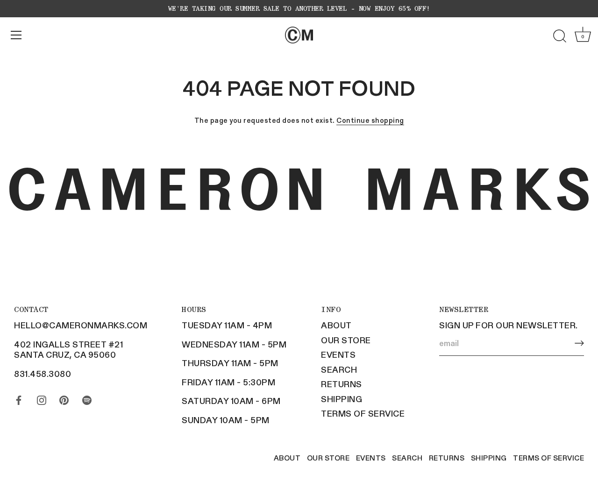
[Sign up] (579, 343)
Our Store (346, 340)
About (336, 325)
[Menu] (16, 35)
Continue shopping (370, 120)
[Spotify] (87, 398)
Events (338, 354)
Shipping (341, 398)
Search (339, 369)
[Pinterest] (64, 398)
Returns (341, 384)
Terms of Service (363, 413)
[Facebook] (18, 398)
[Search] (559, 36)
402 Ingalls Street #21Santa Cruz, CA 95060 (68, 350)
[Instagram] (41, 398)
